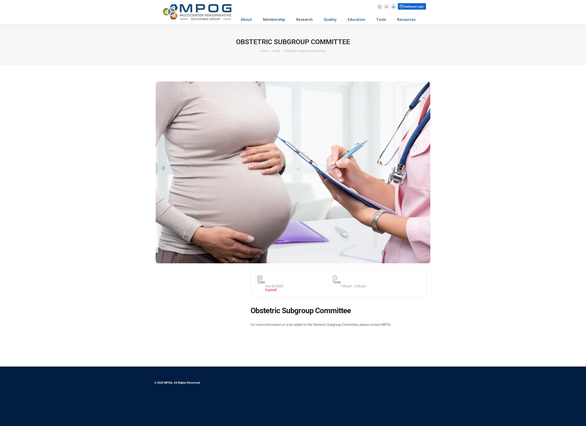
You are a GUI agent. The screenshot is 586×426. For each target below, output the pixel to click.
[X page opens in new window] (380, 7)
